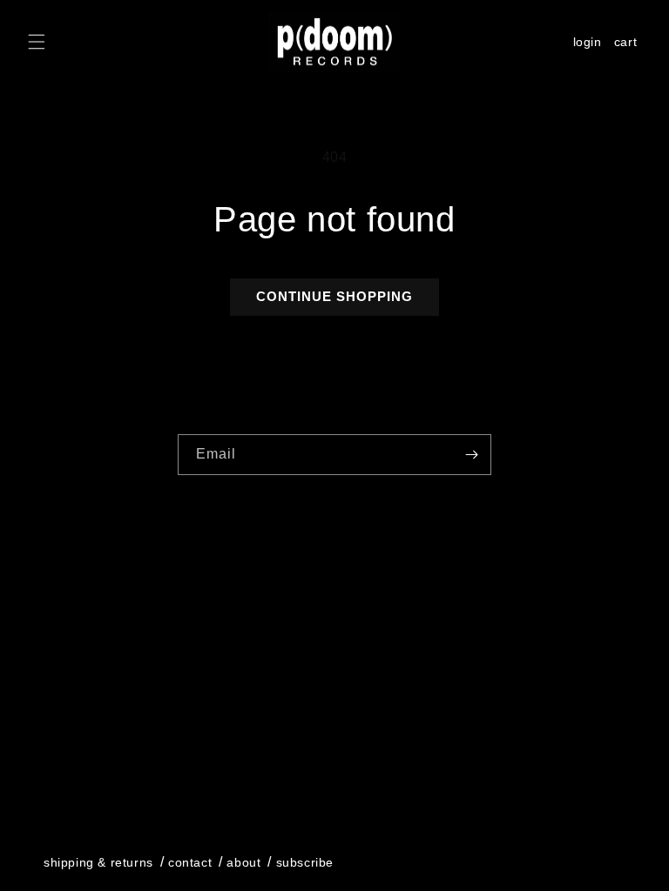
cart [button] (628, 44)
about (243, 862)
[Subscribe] (471, 454)
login (587, 42)
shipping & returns (98, 862)
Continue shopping (334, 296)
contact (190, 862)
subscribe (305, 862)
